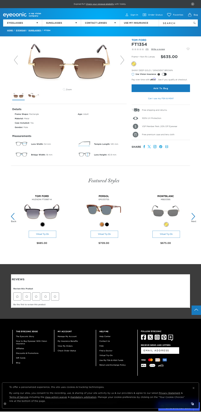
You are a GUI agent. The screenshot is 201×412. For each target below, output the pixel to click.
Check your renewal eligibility (100, 4)
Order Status (155, 15)
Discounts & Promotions (27, 353)
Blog (18, 363)
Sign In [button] (134, 15)
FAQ (101, 346)
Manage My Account (67, 336)
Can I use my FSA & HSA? (161, 98)
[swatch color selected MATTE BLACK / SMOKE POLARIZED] (42, 224)
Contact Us (104, 341)
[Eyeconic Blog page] (170, 340)
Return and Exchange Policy (112, 365)
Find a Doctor (105, 351)
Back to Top (196, 310)
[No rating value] (139, 49)
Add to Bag (160, 88)
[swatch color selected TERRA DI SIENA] (102, 224)
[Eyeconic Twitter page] (150, 339)
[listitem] (144, 147)
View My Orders (65, 346)
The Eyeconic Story (25, 336)
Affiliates (20, 348)
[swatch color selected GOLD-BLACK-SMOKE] (166, 224)
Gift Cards (20, 358)
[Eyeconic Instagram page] (157, 339)
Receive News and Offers (156, 345)
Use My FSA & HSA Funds (111, 360)
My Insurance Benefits (68, 341)
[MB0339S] (165, 220)
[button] (175, 14)
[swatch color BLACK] (107, 224)
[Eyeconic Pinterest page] (164, 339)
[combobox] (173, 22)
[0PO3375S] (104, 220)
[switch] (164, 74)
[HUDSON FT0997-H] (42, 220)
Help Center (105, 336)
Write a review (158, 49)
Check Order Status (67, 351)
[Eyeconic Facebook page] (143, 339)
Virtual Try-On (42, 234)
